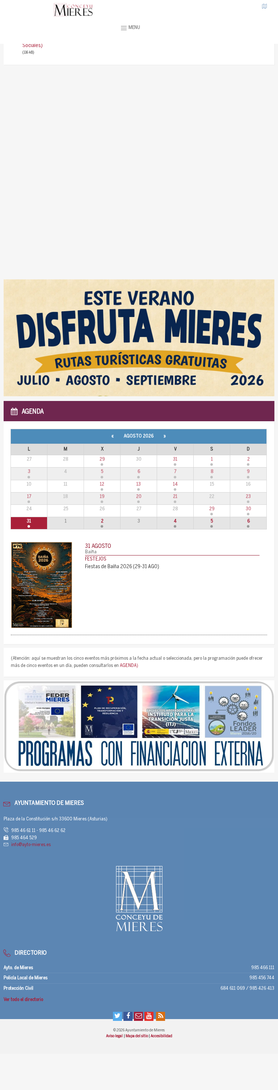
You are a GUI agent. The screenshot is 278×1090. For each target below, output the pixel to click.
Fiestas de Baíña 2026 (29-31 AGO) (122, 567)
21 (175, 496)
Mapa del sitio (137, 1036)
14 (175, 484)
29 (102, 459)
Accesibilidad (161, 1036)
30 (248, 509)
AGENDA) (129, 665)
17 (29, 496)
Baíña (91, 552)
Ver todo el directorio (23, 999)
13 (138, 484)
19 (102, 496)
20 (139, 496)
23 (248, 496)
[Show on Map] (264, 6)
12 (102, 484)
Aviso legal (114, 1036)
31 (175, 459)
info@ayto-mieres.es (31, 844)
